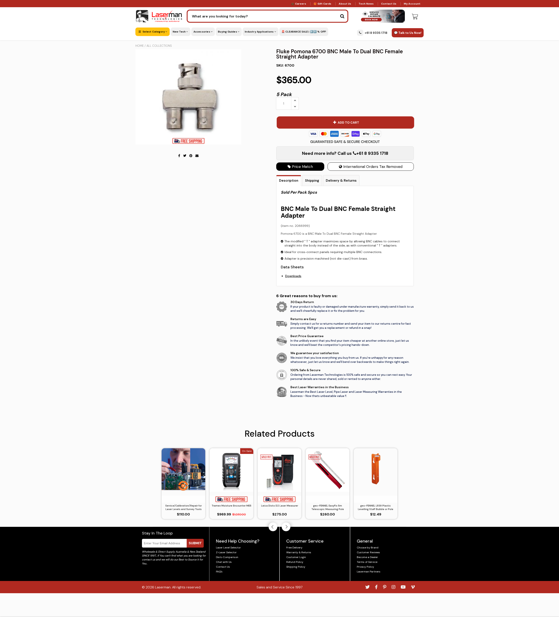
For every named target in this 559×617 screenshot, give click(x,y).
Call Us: (279, 332)
